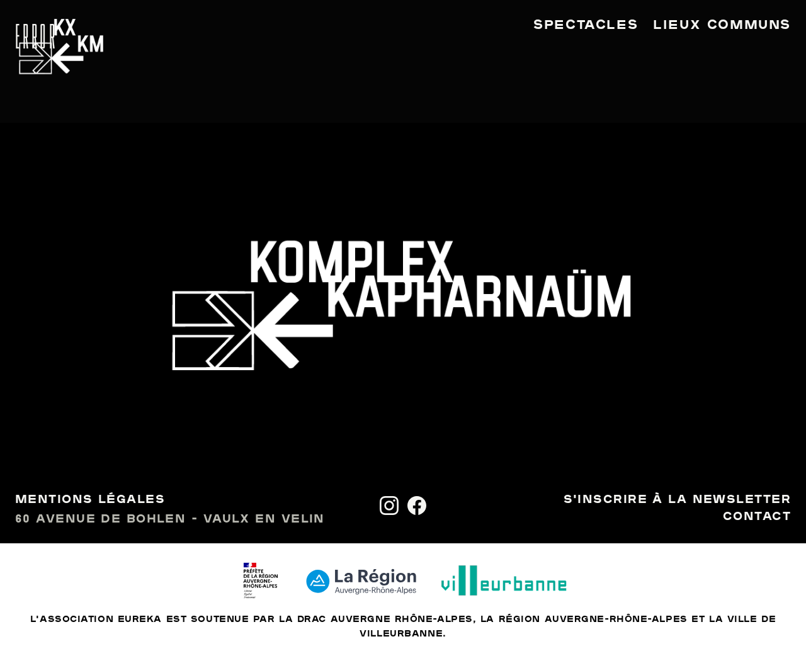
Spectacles (585, 25)
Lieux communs (722, 25)
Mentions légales (90, 500)
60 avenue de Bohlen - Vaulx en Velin (170, 519)
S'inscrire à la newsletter (677, 500)
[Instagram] (389, 505)
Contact (757, 517)
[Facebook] (417, 505)
